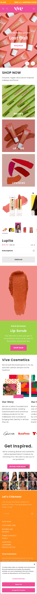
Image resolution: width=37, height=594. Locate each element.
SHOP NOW (18, 348)
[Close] (34, 564)
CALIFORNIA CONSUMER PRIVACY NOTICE (8, 544)
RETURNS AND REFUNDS (7, 530)
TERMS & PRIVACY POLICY (9, 536)
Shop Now (18, 45)
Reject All (18, 584)
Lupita (7, 240)
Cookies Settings (18, 579)
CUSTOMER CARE (9, 525)
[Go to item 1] (5, 230)
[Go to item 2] (11, 230)
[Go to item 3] (18, 228)
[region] (18, 577)
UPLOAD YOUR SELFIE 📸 (18, 466)
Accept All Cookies (18, 590)
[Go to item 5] (31, 230)
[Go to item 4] (25, 230)
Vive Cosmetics (8, 237)
